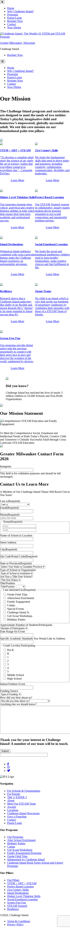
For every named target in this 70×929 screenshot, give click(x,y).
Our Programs (15, 836)
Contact (11, 24)
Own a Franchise (17, 816)
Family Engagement (18, 601)
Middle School (15, 675)
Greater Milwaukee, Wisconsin (17, 42)
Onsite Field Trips (17, 594)
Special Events (15, 608)
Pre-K (10, 649)
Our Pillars (13, 880)
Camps (11, 605)
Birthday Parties (16, 619)
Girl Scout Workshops (19, 615)
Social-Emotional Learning (22, 899)
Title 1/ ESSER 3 (17, 797)
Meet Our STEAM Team (21, 803)
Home (10, 8)
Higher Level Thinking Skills (23, 896)
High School (14, 678)
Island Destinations (18, 892)
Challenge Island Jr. (18, 612)
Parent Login (14, 17)
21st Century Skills (18, 889)
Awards (11, 806)
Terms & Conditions (18, 921)
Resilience (13, 909)
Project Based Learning (20, 886)
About (10, 800)
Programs (12, 14)
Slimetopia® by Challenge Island (26, 859)
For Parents (13, 794)
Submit (5, 751)
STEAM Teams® (17, 905)
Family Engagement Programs (24, 853)
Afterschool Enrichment (20, 597)
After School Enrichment (21, 840)
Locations (12, 810)
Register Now (15, 21)
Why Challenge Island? (20, 11)
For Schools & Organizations (23, 790)
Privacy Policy (15, 924)
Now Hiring (14, 27)
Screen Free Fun (16, 902)
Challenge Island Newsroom (23, 813)
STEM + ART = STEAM (21, 883)
